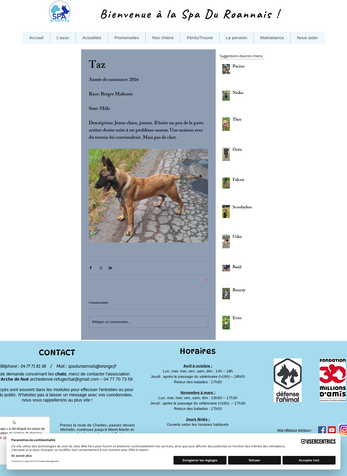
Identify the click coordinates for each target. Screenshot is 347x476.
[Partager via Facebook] (91, 268)
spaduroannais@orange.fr (92, 366)
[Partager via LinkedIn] (110, 268)
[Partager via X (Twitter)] (100, 268)
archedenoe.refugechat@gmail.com (64, 379)
